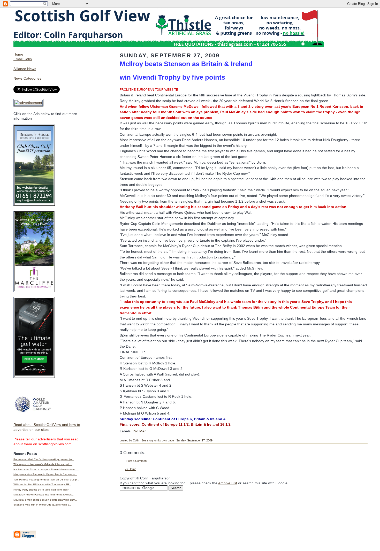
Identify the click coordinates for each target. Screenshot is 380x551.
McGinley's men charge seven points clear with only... (45, 499)
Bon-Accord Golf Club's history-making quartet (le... (43, 459)
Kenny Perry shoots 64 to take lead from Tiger (41, 489)
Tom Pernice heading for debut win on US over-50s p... (46, 479)
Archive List (227, 483)
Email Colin (22, 59)
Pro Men (140, 431)
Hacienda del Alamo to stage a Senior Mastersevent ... (46, 469)
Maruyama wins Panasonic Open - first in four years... (45, 474)
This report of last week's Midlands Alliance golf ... (42, 464)
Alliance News (24, 69)
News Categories (27, 78)
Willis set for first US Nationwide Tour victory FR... (42, 484)
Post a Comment (136, 460)
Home (18, 54)
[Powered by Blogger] (24, 537)
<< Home (130, 469)
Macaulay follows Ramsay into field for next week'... (43, 494)
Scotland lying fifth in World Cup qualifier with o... (42, 504)
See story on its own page (158, 440)
